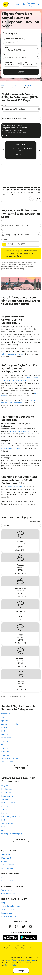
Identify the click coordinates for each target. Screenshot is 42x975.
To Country (9, 945)
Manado (4, 806)
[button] (14, 38)
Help (3, 903)
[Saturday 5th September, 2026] (25, 187)
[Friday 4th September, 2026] (21, 187)
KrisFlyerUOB (7, 881)
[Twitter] (23, 926)
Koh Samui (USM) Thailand (15, 50)
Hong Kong (6, 738)
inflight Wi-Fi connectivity (12, 448)
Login (18, 4)
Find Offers (21, 154)
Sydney (4, 721)
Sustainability (7, 868)
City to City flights (28, 945)
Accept (21, 971)
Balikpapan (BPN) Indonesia (16, 57)
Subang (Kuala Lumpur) (11, 834)
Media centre (7, 858)
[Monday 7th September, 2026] (32, 187)
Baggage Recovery (9, 916)
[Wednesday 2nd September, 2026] (14, 187)
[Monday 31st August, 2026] (8, 187)
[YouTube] (30, 926)
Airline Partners (7, 865)
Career (4, 861)
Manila (4, 813)
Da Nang (5, 734)
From (6, 48)
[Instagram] (16, 926)
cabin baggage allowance (12, 354)
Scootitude (6, 854)
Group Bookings (8, 894)
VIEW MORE (21, 768)
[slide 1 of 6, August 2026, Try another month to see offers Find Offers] (20, 150)
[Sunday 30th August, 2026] (4, 187)
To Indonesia (26, 85)
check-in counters (16, 487)
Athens (4, 810)
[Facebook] (9, 926)
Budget (4, 239)
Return (25, 62)
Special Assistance (9, 909)
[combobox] (20, 109)
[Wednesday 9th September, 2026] (39, 187)
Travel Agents (7, 890)
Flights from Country (28, 948)
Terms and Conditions (26, 960)
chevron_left (3, 150)
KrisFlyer (5, 877)
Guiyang (5, 748)
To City (17, 945)
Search (21, 72)
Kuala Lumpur (7, 796)
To (5, 55)
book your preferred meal (19, 431)
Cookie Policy (11, 965)
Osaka (4, 745)
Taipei (3, 717)
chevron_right (39, 150)
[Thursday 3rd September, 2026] (18, 187)
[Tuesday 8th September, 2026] (35, 187)
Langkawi (5, 752)
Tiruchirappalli (7, 762)
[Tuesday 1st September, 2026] (11, 187)
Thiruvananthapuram (10, 758)
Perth (3, 731)
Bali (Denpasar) (7, 789)
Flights (14, 85)
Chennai (5, 755)
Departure (8, 62)
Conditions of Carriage (10, 906)
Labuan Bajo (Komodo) (11, 817)
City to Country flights (11, 948)
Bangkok (5, 727)
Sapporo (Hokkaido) (9, 724)
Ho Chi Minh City (8, 803)
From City (21, 950)
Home (4, 85)
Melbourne (6, 792)
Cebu (3, 827)
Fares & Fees (6, 913)
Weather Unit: (34, 522)
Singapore (5, 714)
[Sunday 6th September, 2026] (28, 187)
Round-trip (8, 34)
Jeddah (4, 741)
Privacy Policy (11, 960)
